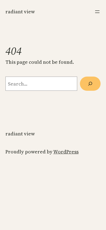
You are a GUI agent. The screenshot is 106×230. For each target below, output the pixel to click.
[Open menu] (97, 11)
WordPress (66, 151)
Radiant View (20, 11)
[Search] (90, 84)
